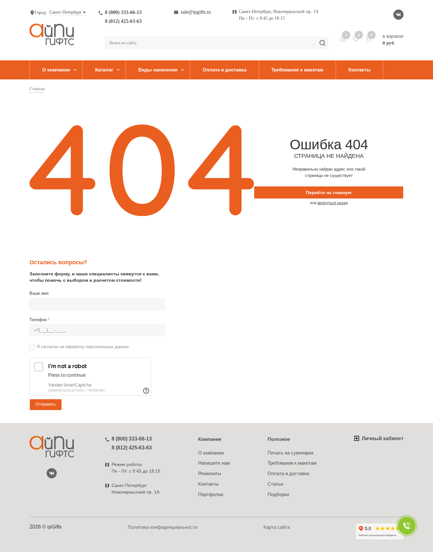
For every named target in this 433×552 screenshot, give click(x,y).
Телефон (39, 319)
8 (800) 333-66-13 (123, 12)
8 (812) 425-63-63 (123, 21)
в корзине (393, 39)
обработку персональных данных (97, 346)
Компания (209, 439)
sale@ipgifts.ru (196, 12)
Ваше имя (38, 293)
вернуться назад (333, 203)
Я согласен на (83, 346)
